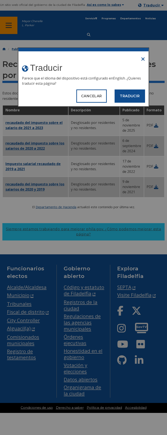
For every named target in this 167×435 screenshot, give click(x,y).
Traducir (130, 96)
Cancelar (91, 96)
